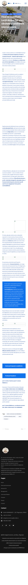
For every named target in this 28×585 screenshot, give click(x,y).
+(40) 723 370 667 (7, 515)
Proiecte (19, 14)
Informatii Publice (5, 494)
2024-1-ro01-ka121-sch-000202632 (14, 414)
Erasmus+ (6, 419)
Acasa (2, 482)
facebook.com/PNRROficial (18, 547)
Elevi (15, 14)
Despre (2, 500)
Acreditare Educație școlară (9, 416)
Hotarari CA (3, 488)
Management (4, 491)
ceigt (20, 416)
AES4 (11, 14)
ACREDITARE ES (5, 14)
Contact (3, 503)
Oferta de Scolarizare (6, 485)
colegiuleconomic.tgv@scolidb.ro (11, 518)
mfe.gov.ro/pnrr (7, 547)
